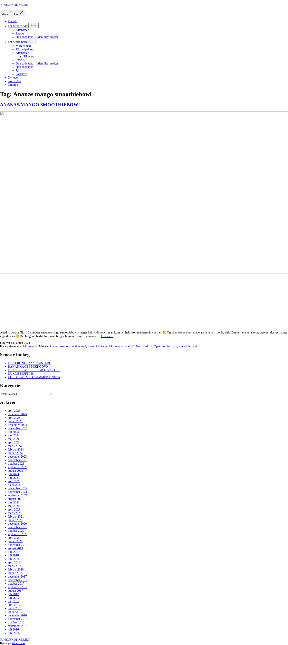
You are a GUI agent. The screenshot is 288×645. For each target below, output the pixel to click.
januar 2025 (15, 421)
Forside (12, 21)
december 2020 (17, 523)
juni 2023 (14, 477)
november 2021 (17, 491)
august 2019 (15, 548)
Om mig (13, 84)
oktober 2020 (16, 530)
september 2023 (17, 467)
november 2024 (17, 428)
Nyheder (13, 77)
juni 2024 (14, 435)
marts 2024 (15, 446)
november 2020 (17, 527)
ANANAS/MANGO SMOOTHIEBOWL (40, 104)
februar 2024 (16, 449)
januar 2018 (15, 573)
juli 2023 (13, 474)
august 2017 (15, 590)
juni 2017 (14, 597)
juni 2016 (14, 633)
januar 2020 (15, 541)
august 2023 (15, 470)
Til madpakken (25, 49)
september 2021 (17, 495)
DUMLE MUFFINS (21, 373)
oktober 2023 (16, 463)
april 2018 (14, 562)
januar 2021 (15, 520)
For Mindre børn (18, 26)
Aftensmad (22, 30)
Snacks (20, 33)
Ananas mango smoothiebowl (67, 346)
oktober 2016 (16, 622)
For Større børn (17, 42)
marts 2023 (15, 484)
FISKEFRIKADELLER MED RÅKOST (34, 370)
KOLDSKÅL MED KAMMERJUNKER (34, 377)
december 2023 (17, 456)
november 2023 (17, 460)
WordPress (18, 643)
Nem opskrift (144, 346)
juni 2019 (14, 551)
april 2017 (14, 604)
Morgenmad (23, 45)
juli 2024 (13, 431)
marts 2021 (15, 513)
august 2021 (15, 499)
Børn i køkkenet (98, 346)
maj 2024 (13, 439)
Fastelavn (21, 74)
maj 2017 (13, 601)
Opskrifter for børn (165, 346)
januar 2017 (15, 611)
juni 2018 (14, 559)
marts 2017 (15, 608)
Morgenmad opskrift (121, 346)
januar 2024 (15, 453)
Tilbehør (29, 56)
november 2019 (17, 544)
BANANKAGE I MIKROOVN (28, 366)
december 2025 (17, 414)
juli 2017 (13, 594)
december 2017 (17, 576)
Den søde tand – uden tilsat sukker (37, 37)
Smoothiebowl (188, 346)
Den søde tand (25, 67)
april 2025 (14, 417)
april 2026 (14, 410)
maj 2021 (13, 506)
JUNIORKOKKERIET (15, 4)
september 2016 (17, 626)
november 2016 (17, 618)
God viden (14, 81)
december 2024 (17, 424)
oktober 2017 (16, 583)
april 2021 (14, 509)
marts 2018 (15, 566)
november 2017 (17, 580)
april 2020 (14, 537)
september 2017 (17, 587)
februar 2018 (16, 569)
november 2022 (17, 488)
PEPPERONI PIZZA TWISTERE (29, 363)
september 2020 (17, 534)
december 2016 (17, 615)
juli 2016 (13, 629)
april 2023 (14, 481)
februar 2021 (16, 516)
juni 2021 (14, 502)
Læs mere (107, 336)
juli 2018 (13, 555)
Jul (17, 70)
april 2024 (14, 442)
